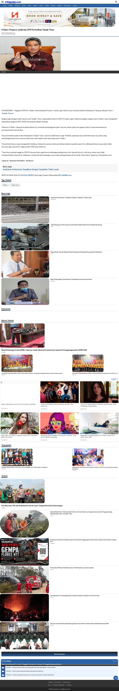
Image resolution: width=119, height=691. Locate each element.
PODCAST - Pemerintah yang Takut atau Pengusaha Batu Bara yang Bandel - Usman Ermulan (31, 667)
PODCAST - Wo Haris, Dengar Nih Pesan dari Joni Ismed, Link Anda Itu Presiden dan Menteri (30, 675)
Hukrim (11, 5)
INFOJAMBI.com (65, 175)
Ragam (59, 5)
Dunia (24, 5)
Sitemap (69, 685)
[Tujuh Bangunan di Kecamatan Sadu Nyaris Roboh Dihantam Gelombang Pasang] (25, 237)
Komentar (6, 309)
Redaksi (51, 682)
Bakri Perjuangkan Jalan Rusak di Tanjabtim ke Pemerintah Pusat (71, 279)
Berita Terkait (7, 320)
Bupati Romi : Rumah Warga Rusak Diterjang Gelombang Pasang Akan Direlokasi (76, 252)
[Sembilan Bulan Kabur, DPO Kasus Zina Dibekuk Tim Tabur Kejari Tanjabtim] (36, 458)
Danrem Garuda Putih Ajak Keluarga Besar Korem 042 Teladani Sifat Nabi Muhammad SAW (79, 623)
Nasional (17, 5)
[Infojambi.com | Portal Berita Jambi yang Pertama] (13, 2)
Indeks (75, 5)
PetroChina (67, 5)
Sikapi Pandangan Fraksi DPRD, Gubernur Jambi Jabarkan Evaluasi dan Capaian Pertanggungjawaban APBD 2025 (44, 350)
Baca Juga (5, 193)
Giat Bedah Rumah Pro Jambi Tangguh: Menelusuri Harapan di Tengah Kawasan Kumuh (31, 664)
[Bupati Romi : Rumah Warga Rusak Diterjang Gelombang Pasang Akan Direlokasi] (25, 264)
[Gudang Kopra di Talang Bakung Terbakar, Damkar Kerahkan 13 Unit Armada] (24, 607)
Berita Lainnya (59, 654)
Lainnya (115, 661)
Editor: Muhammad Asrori (8, 33)
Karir (49, 685)
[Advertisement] (56, 89)
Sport (41, 5)
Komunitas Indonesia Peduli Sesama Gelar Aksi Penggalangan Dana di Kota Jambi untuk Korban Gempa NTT (83, 540)
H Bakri (5, 185)
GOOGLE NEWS (26, 175)
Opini (29, 5)
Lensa (4, 5)
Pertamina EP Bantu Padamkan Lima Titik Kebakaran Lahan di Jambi (72, 568)
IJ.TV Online (6, 661)
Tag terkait (6, 180)
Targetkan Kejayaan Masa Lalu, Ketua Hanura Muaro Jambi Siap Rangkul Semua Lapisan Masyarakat (32, 373)
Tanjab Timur (15, 185)
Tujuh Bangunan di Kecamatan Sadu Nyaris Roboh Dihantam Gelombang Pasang (76, 225)
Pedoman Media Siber (59, 685)
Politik (47, 5)
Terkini (4, 476)
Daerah (53, 5)
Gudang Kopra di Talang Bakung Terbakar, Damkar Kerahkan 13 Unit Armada (74, 595)
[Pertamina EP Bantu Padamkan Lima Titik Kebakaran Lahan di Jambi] (24, 579)
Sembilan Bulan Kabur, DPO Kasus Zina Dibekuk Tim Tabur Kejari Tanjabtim (24, 467)
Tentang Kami (66, 682)
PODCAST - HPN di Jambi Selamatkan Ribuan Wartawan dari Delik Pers (24, 671)
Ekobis (35, 5)
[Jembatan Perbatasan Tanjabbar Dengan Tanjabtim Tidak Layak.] (25, 209)
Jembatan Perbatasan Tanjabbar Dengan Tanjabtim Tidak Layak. (31, 169)
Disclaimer (58, 682)
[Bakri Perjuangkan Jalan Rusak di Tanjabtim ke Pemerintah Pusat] (25, 291)
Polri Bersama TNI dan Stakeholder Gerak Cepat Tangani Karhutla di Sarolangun (32, 506)
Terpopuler (6, 445)
